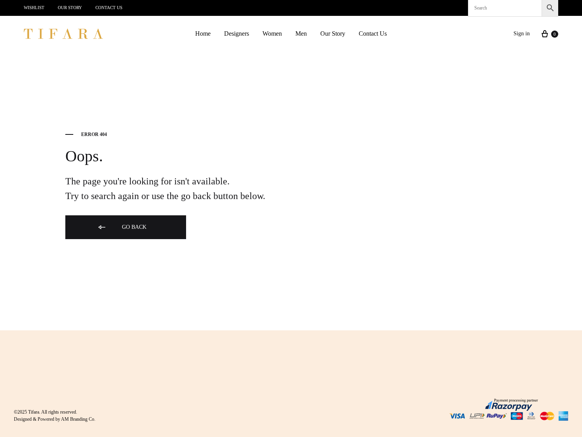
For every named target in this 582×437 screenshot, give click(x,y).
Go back (133, 227)
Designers (236, 33)
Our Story (70, 7)
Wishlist (34, 7)
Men (301, 33)
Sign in (522, 33)
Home (203, 33)
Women (272, 33)
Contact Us (108, 7)
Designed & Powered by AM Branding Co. (54, 419)
